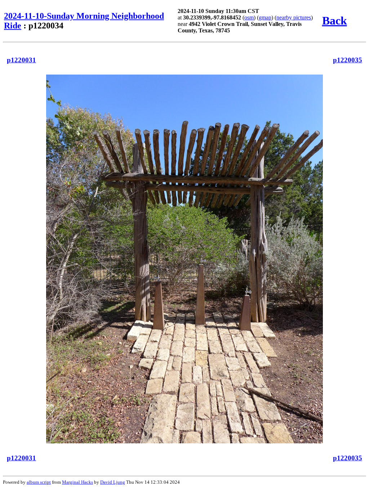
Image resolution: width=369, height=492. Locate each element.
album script (39, 482)
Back (334, 20)
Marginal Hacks (77, 482)
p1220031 (21, 60)
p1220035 (347, 60)
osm (249, 17)
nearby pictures (293, 17)
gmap (265, 17)
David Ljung (112, 482)
